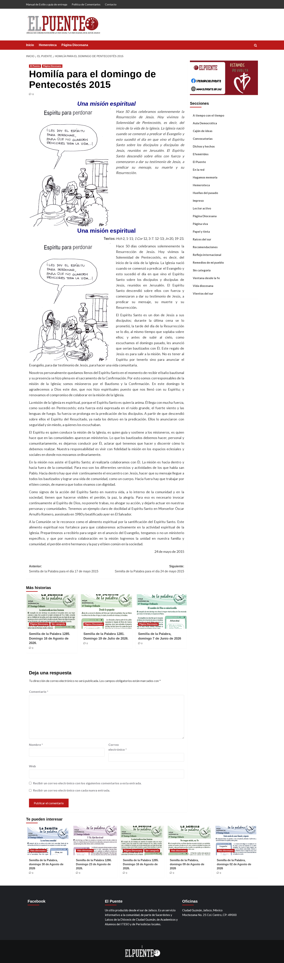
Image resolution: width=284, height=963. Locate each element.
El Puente (35, 66)
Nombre (36, 744)
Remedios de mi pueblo (208, 262)
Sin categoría (58, 624)
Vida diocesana (203, 285)
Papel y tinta (201, 231)
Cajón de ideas (202, 131)
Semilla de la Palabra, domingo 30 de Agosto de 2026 (46, 864)
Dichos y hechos (204, 146)
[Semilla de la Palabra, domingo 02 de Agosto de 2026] (236, 840)
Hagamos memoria (205, 177)
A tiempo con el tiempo (208, 115)
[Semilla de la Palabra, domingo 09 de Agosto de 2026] (189, 840)
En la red (198, 169)
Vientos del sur (203, 293)
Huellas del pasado (205, 193)
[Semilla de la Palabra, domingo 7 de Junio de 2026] (161, 611)
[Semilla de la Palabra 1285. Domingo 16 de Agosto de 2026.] (52, 611)
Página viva (200, 224)
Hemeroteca (48, 45)
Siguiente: (149, 569)
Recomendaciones (205, 247)
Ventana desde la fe (206, 278)
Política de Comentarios (86, 4)
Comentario (38, 691)
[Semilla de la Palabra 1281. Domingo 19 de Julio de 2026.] (106, 611)
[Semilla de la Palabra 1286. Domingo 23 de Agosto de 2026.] (95, 840)
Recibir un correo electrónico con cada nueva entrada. (71, 790)
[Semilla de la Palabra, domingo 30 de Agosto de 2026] (48, 840)
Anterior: (63, 569)
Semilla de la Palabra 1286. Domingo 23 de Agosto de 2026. (94, 864)
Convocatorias (203, 138)
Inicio (30, 45)
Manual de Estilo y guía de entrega (46, 4)
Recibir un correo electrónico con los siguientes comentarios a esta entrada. (87, 783)
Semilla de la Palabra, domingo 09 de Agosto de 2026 (187, 864)
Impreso (198, 200)
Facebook (36, 901)
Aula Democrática (205, 123)
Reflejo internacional (207, 254)
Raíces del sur (202, 239)
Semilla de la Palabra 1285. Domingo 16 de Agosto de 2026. (49, 638)
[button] (255, 45)
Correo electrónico (117, 747)
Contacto (110, 4)
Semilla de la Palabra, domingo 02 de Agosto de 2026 (234, 864)
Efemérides (200, 154)
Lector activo (202, 208)
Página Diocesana (74, 45)
